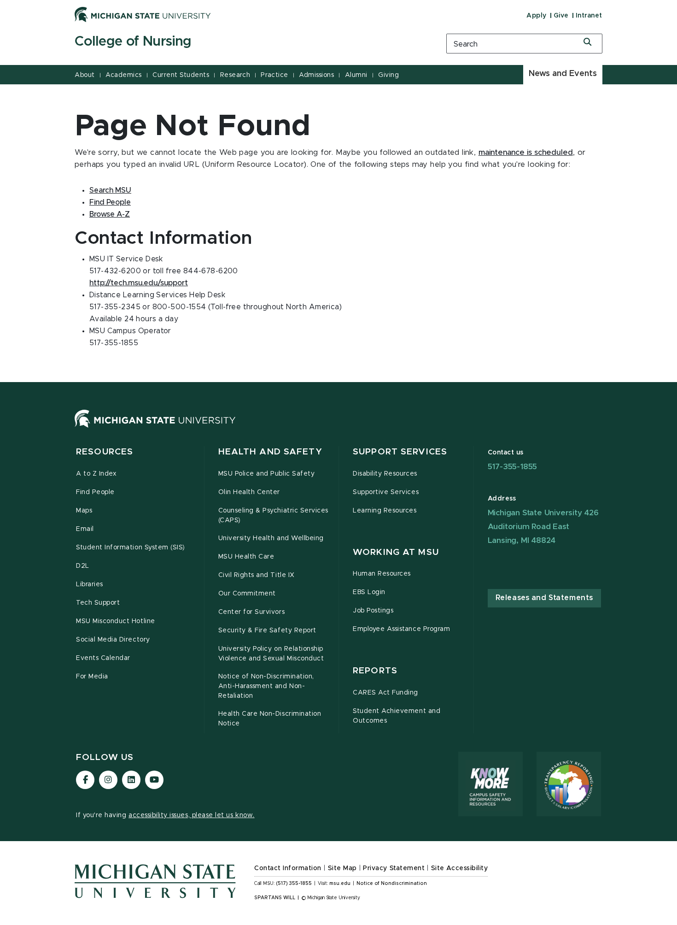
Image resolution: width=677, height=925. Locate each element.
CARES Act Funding (385, 692)
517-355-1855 (512, 467)
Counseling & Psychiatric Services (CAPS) (273, 515)
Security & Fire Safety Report (267, 630)
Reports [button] (375, 670)
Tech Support (98, 603)
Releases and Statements (544, 597)
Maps (84, 510)
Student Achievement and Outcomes (396, 716)
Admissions (316, 75)
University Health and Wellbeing (271, 538)
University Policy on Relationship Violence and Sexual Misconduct (271, 654)
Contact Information (287, 868)
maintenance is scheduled (526, 152)
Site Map (342, 868)
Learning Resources (385, 510)
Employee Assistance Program (401, 629)
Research (235, 75)
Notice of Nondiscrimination (391, 883)
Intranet (589, 15)
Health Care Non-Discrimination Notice (269, 719)
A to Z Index (96, 474)
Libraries (89, 584)
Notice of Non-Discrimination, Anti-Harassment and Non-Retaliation (266, 686)
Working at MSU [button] (396, 552)
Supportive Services (386, 492)
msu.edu (339, 883)
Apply (536, 15)
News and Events (563, 74)
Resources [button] (104, 452)
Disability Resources (385, 474)
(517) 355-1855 (294, 883)
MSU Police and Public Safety (266, 474)
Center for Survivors (251, 612)
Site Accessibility (459, 868)
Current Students (180, 75)
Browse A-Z (109, 214)
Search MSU (110, 190)
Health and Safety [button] (270, 452)
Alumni (356, 75)
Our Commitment (247, 593)
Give (561, 15)
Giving (388, 75)
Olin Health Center (249, 492)
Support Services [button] (400, 452)
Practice (274, 75)
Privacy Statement (394, 868)
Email (85, 529)
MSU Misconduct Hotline (115, 621)
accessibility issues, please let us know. (191, 815)
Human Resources (382, 574)
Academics (123, 75)
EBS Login (369, 592)
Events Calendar (103, 658)
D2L (82, 566)
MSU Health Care (246, 557)
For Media (92, 676)
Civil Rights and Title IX (256, 575)
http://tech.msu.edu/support (138, 283)
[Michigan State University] (143, 14)
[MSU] (155, 427)
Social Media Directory (113, 639)
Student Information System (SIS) (130, 547)
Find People (110, 202)
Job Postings (373, 610)
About (85, 75)
